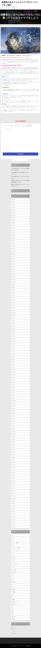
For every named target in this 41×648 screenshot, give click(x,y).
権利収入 (13, 599)
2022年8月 (13, 318)
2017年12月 (14, 462)
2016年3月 (13, 516)
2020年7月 (13, 382)
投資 (12, 594)
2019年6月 (13, 416)
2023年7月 (13, 289)
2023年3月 (13, 300)
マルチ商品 (14, 569)
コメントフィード (14, 631)
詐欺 (12, 606)
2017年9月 (13, 470)
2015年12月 (14, 524)
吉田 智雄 (13, 589)
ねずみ (13, 552)
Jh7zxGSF (5, 57)
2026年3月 (13, 207)
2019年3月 (13, 423)
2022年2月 (13, 333)
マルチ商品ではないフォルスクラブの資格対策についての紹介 (20, 169)
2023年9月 (13, 284)
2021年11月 (14, 341)
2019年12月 (14, 400)
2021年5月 (13, 356)
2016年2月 (13, 519)
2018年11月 (14, 434)
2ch (12, 535)
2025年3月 (13, 238)
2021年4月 (13, 359)
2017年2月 (13, 488)
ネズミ (13, 555)
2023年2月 (13, 302)
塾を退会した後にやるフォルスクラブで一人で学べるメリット (20, 185)
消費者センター (28, 57)
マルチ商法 (14, 572)
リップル (13, 574)
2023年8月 (13, 287)
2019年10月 (14, 405)
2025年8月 (13, 225)
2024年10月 (14, 251)
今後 (12, 579)
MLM (13, 545)
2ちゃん (13, 537)
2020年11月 (14, 372)
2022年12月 (14, 307)
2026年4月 (13, 204)
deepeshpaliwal (28, 645)
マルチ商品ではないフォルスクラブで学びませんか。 (20, 177)
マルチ (13, 567)
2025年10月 (14, 220)
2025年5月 (13, 233)
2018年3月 (13, 454)
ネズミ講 (13, 559)
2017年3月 (13, 485)
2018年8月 (13, 441)
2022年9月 (13, 315)
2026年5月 (13, 202)
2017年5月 (13, 480)
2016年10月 (14, 498)
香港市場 (13, 619)
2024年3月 (13, 269)
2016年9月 (13, 501)
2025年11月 (14, 217)
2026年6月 (13, 199)
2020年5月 (13, 387)
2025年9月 (13, 222)
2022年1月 (13, 336)
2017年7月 (13, 475)
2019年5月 (13, 418)
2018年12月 (14, 431)
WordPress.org (13, 633)
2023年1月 (13, 305)
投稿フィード (13, 629)
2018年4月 (13, 452)
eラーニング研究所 (15, 542)
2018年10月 (14, 436)
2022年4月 (13, 328)
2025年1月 (13, 243)
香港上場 (13, 616)
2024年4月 (13, 266)
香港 (12, 614)
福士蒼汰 (13, 604)
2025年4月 (13, 235)
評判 (12, 609)
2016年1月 (13, 521)
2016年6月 (13, 508)
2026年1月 (13, 212)
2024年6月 (13, 261)
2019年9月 (13, 408)
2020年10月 (14, 374)
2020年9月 (13, 377)
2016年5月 (13, 511)
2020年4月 (13, 390)
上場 (12, 577)
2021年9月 (13, 346)
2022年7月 (13, 320)
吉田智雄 (13, 592)
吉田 (12, 587)
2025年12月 (14, 215)
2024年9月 (13, 253)
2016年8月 (13, 503)
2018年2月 (13, 457)
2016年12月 (14, 493)
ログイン (12, 627)
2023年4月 (13, 297)
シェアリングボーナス (16, 550)
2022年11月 (14, 310)
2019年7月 (13, 413)
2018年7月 (13, 444)
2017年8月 (13, 472)
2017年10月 (14, 467)
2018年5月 (13, 449)
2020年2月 (13, 395)
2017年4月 (13, 483)
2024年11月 (14, 248)
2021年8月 (13, 349)
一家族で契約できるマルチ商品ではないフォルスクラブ (20, 173)
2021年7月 (13, 351)
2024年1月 (13, 274)
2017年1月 (13, 490)
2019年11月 (14, 403)
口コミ (13, 584)
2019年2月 (13, 426)
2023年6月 (13, 292)
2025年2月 (13, 240)
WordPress (15, 645)
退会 (12, 611)
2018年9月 (13, 439)
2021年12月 (14, 338)
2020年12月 (14, 369)
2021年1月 (13, 367)
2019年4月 (13, 421)
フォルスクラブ (22, 57)
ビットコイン (14, 562)
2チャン (13, 540)
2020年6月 (13, 385)
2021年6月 (13, 354)
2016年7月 (13, 506)
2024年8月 (13, 256)
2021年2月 (13, 364)
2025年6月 (13, 230)
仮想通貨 (13, 582)
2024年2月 (13, 271)
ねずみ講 (13, 557)
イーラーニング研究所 (16, 547)
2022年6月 (13, 323)
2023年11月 (14, 279)
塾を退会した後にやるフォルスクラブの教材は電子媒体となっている (20, 181)
